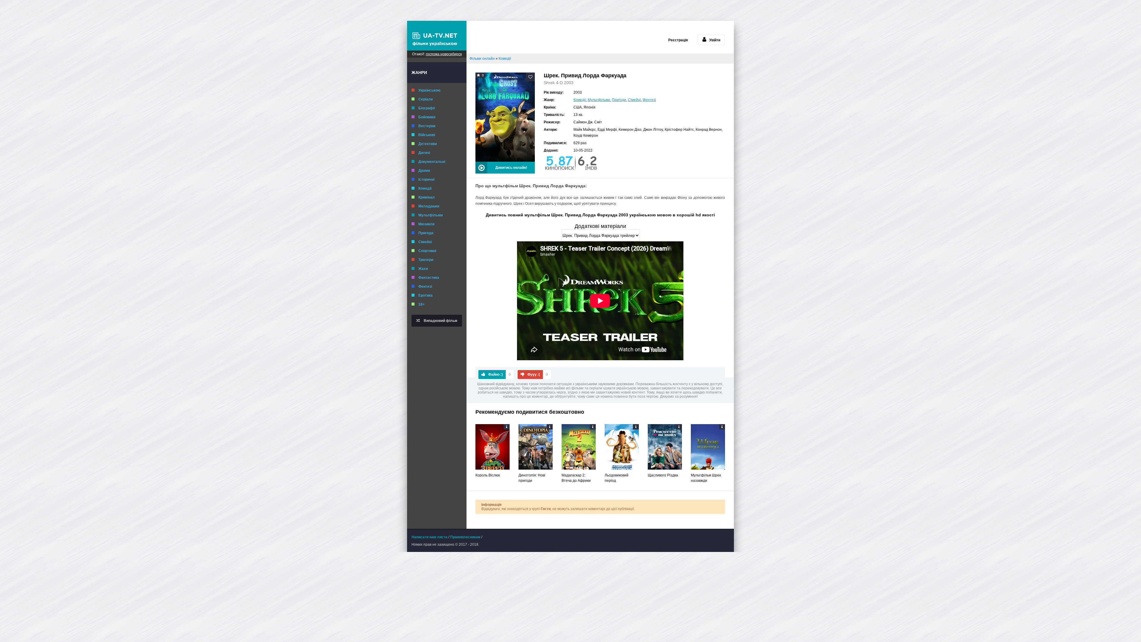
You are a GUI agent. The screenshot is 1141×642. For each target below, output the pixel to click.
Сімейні (425, 242)
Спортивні (427, 251)
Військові (426, 135)
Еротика (425, 295)
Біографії (426, 108)
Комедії (424, 188)
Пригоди (425, 233)
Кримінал (426, 197)
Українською (429, 90)
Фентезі (425, 286)
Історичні (426, 179)
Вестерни (426, 126)
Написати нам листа (429, 537)
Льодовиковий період (616, 478)
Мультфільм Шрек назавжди (706, 478)
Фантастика (428, 278)
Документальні (431, 162)
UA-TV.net (437, 36)
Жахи (423, 269)
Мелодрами (428, 206)
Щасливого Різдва (663, 475)
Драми (424, 171)
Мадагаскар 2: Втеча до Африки (576, 478)
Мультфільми (430, 215)
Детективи (427, 144)
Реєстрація (678, 40)
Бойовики (426, 117)
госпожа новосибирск (444, 54)
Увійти (714, 40)
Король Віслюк (487, 475)
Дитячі (424, 153)
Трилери (425, 260)
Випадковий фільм (440, 321)
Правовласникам (465, 537)
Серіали (425, 99)
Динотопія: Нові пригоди (532, 478)
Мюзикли (426, 224)
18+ (421, 304)
